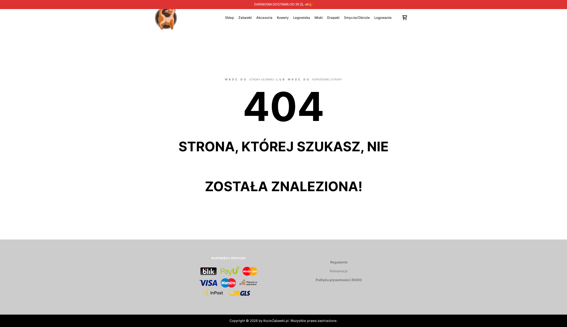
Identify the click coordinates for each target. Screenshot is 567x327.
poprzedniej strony (327, 79)
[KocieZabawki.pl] (166, 17)
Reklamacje (339, 271)
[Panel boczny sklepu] (405, 18)
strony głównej (261, 79)
